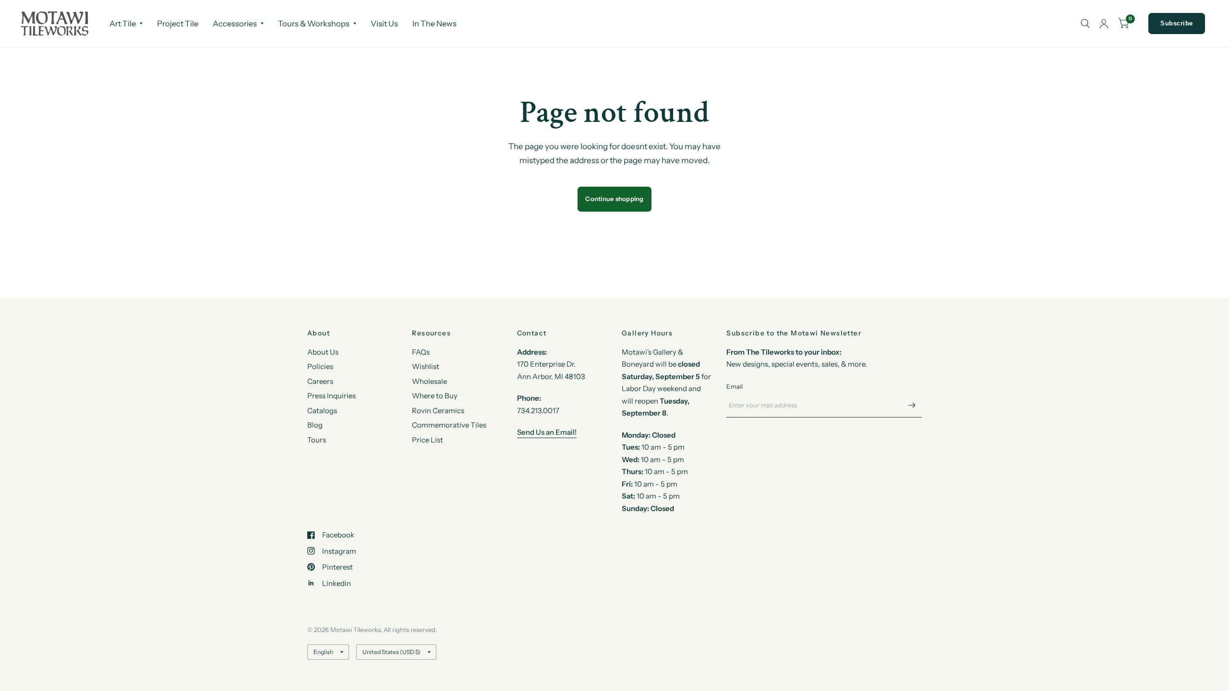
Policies (320, 366)
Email (734, 386)
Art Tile (122, 23)
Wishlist (425, 366)
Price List (427, 439)
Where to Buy (435, 395)
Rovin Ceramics (438, 410)
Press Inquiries (331, 395)
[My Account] (1104, 23)
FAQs (421, 352)
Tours (316, 439)
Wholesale (429, 381)
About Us (322, 352)
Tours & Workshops (313, 23)
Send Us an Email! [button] (547, 432)
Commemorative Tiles (449, 424)
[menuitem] (126, 23)
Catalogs (322, 410)
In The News (434, 23)
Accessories (235, 23)
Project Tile (177, 23)
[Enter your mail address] (912, 405)
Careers (320, 381)
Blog (315, 424)
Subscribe (1176, 23)
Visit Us (384, 23)
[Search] (1085, 23)
